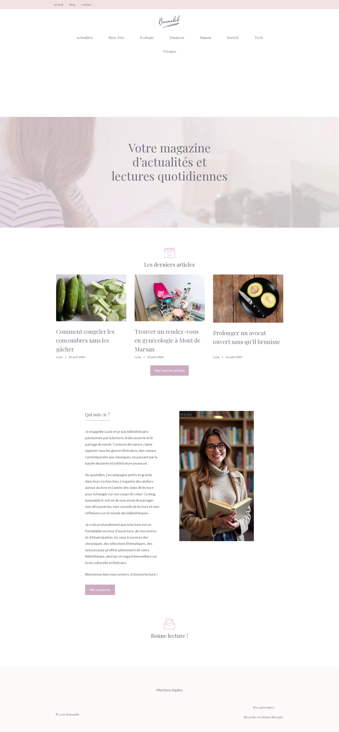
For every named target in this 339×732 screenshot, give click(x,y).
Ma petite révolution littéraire (263, 717)
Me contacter (100, 590)
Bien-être (116, 37)
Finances (177, 37)
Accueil (58, 4)
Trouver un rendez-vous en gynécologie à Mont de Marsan (167, 340)
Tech (259, 37)
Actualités (85, 37)
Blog (72, 4)
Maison (205, 37)
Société (233, 37)
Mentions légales (169, 690)
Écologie (147, 37)
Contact (86, 4)
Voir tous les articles (169, 370)
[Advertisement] (169, 87)
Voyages (169, 51)
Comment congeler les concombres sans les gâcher (85, 340)
